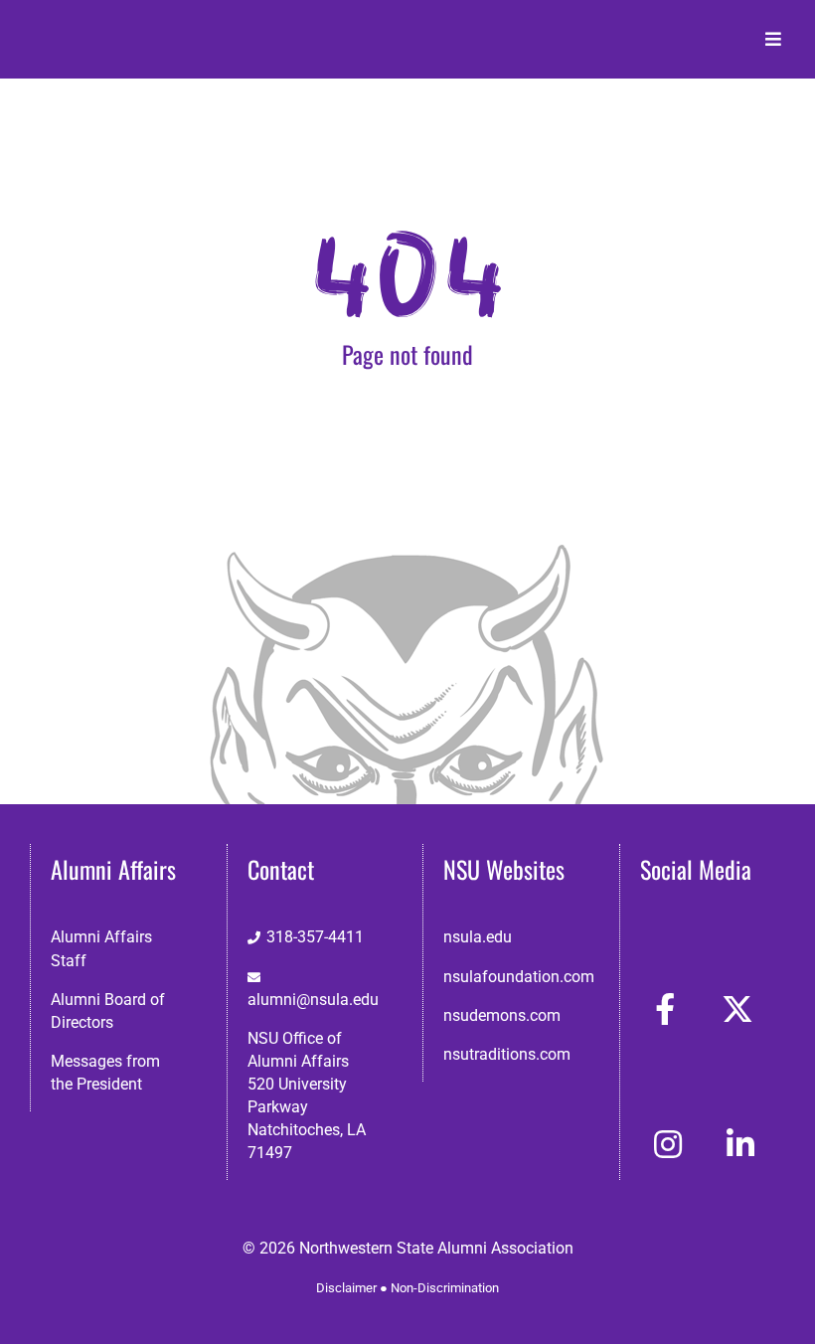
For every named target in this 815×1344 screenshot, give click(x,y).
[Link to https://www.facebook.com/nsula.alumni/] (665, 1009)
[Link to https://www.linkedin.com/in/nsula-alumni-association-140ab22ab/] (740, 1144)
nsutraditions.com (506, 1054)
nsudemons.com (502, 1015)
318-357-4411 (315, 936)
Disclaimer (346, 1287)
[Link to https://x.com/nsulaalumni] (737, 1009)
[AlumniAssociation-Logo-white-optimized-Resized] (112, 28)
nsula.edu (477, 936)
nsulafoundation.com (518, 976)
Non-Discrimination (445, 1287)
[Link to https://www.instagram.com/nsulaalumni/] (668, 1144)
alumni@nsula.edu (313, 999)
